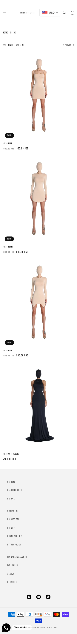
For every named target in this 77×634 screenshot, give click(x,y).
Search (11, 574)
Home (5, 32)
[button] (5, 13)
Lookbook (12, 582)
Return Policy (14, 544)
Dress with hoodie (11, 454)
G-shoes (11, 482)
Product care (14, 519)
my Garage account (17, 557)
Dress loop (7, 351)
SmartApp (54, 627)
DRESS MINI (7, 143)
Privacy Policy (14, 536)
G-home (11, 498)
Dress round (8, 247)
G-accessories (14, 490)
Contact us (13, 511)
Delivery (11, 528)
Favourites (12, 565)
